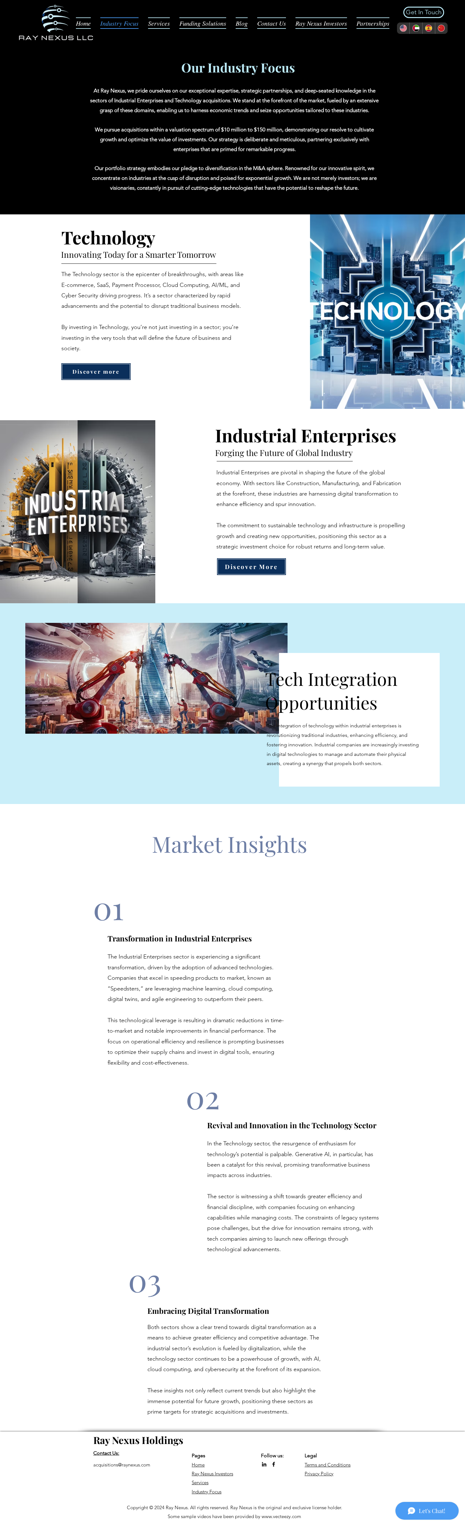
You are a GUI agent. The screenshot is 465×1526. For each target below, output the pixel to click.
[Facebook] (273, 1464)
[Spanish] (428, 28)
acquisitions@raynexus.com (121, 1465)
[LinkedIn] (264, 1464)
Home (198, 1465)
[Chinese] (441, 28)
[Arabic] (415, 28)
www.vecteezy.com (281, 1516)
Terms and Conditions (327, 1465)
